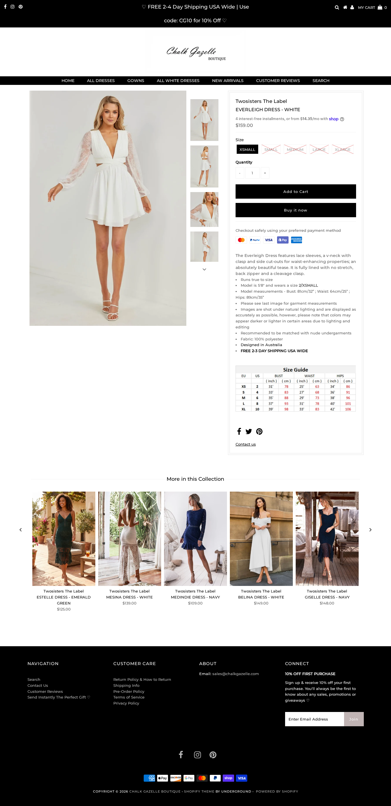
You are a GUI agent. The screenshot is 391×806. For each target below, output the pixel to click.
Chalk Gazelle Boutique (155, 791)
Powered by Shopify (277, 791)
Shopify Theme (199, 791)
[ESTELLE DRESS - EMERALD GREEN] (63, 539)
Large (319, 149)
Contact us (246, 444)
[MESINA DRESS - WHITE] (129, 539)
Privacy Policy (126, 703)
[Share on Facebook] (239, 432)
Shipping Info (126, 685)
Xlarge (343, 149)
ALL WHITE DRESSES (178, 80)
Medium (295, 149)
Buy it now (295, 210)
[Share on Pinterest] (259, 432)
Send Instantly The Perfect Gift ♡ (58, 697)
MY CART (372, 7)
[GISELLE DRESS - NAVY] (327, 539)
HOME (68, 80)
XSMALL (247, 149)
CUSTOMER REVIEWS (278, 80)
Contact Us (37, 685)
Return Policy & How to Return (142, 679)
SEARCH (321, 80)
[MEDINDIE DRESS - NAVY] (195, 539)
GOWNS (135, 80)
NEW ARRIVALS (228, 80)
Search (33, 679)
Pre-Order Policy (128, 691)
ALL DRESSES (101, 80)
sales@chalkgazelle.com (235, 673)
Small (271, 149)
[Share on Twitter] (248, 432)
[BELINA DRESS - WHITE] (261, 539)
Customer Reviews (45, 691)
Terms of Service (129, 697)
